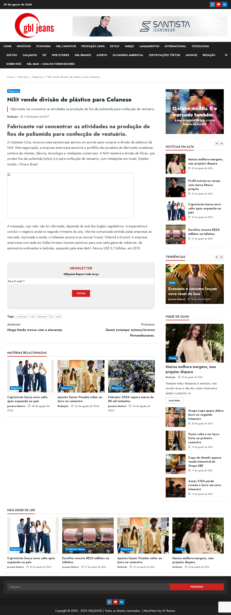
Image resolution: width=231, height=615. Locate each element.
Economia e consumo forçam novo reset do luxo (192, 291)
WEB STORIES (60, 55)
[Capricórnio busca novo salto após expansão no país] (30, 376)
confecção (22, 316)
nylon (58, 316)
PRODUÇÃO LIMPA (93, 46)
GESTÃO (11, 55)
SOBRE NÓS (13, 64)
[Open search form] (226, 55)
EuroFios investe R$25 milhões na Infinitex (176, 234)
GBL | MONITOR (66, 46)
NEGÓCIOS (24, 46)
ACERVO (102, 55)
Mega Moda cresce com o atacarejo (34, 327)
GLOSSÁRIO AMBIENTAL (128, 55)
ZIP (44, 55)
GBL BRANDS (83, 55)
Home (7, 46)
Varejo (173, 358)
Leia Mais (176, 401)
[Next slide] (221, 143)
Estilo (172, 282)
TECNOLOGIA (200, 46)
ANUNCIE (191, 55)
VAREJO (129, 46)
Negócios (13, 91)
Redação (12, 116)
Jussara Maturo (16, 406)
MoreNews (150, 611)
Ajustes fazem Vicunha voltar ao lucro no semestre (80, 399)
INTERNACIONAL (175, 46)
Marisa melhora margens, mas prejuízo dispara (176, 164)
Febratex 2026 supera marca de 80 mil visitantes (131, 399)
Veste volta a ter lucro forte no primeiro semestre (176, 441)
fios (51, 316)
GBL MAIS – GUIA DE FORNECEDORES (51, 64)
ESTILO (114, 46)
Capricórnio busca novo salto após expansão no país (27, 399)
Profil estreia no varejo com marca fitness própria (176, 187)
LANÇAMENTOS (149, 46)
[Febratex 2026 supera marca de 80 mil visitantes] (131, 376)
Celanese (41, 316)
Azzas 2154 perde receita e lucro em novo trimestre (176, 487)
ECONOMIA (43, 46)
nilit (32, 316)
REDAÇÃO (209, 55)
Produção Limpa (75, 549)
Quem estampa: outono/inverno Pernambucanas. (130, 330)
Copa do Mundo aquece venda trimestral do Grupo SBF (176, 464)
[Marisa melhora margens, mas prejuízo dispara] (195, 343)
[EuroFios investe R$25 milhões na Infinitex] (88, 535)
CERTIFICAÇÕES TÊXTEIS (164, 55)
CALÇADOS (30, 55)
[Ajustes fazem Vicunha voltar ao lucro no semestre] (81, 376)
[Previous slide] (216, 143)
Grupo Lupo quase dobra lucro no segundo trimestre (176, 417)
